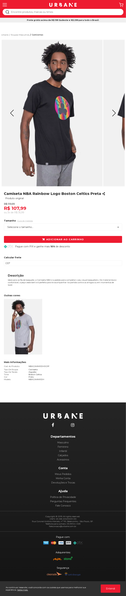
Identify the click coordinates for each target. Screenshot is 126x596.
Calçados (63, 455)
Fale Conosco (63, 505)
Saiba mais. (22, 590)
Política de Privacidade (63, 497)
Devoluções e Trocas (63, 482)
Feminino (63, 446)
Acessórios (63, 459)
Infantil (63, 451)
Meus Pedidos (63, 474)
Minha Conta (63, 478)
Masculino (63, 442)
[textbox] (65, 12)
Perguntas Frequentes (63, 501)
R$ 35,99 (19, 212)
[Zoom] (52, 113)
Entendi (110, 588)
